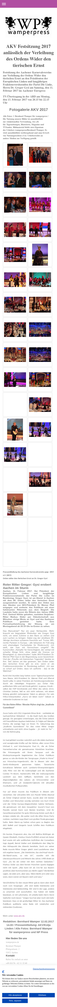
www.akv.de (19, 916)
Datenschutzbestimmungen (44, 969)
